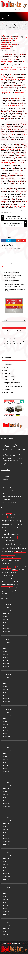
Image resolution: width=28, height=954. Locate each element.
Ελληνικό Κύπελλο (9, 376)
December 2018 (7, 847)
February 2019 (6, 841)
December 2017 (7, 882)
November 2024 (7, 640)
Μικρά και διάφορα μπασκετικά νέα (13, 386)
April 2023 (5, 695)
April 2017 (5, 905)
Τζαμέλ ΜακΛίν (5, 591)
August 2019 (6, 823)
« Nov (3, 350)
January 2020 (6, 809)
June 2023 (5, 689)
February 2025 (6, 631)
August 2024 (6, 648)
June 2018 (5, 864)
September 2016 (7, 926)
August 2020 (6, 788)
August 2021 (6, 753)
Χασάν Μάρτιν (23, 591)
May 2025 (5, 622)
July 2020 (5, 791)
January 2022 (6, 739)
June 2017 (5, 899)
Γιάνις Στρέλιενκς (6, 531)
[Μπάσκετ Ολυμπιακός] (12, 427)
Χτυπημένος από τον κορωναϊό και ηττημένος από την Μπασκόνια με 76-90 (14, 217)
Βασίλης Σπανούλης (10, 527)
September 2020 (7, 785)
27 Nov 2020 (5, 50)
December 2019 (7, 812)
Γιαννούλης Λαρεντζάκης (9, 537)
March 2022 (6, 733)
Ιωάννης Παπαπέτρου (8, 557)
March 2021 (6, 768)
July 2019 (5, 826)
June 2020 (5, 794)
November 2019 (7, 815)
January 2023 (6, 704)
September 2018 (7, 856)
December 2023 (7, 672)
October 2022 (6, 713)
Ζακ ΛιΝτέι (12, 554)
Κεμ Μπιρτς (18, 557)
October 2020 (6, 783)
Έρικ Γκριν (11, 517)
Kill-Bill (3, 514)
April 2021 (5, 765)
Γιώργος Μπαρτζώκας (6, 212)
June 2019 (5, 829)
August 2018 (6, 858)
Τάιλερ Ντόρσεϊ (19, 588)
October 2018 (6, 853)
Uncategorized (8, 364)
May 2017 (5, 902)
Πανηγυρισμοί (8, 389)
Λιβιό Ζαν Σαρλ (17, 563)
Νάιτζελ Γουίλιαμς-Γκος (9, 572)
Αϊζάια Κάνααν (5, 524)
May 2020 (5, 797)
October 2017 (6, 888)
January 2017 (6, 914)
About (3, 18)
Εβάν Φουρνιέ (5, 554)
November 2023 (7, 675)
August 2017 (6, 893)
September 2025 (7, 610)
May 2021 (5, 762)
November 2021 (7, 745)
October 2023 (6, 678)
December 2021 (7, 742)
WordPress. (8, 943)
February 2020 (6, 806)
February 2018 (6, 876)
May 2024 (5, 657)
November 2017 (7, 885)
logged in (10, 248)
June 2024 (5, 654)
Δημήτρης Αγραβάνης (7, 551)
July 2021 (5, 756)
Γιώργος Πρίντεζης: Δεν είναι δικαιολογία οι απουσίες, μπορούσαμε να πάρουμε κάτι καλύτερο (14, 223)
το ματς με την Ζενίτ (16, 173)
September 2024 (7, 645)
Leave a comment (6, 211)
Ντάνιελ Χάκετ (14, 578)
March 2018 (6, 873)
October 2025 (6, 608)
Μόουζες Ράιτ (21, 569)
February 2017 (6, 911)
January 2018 (6, 879)
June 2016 (5, 934)
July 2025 (5, 616)
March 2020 (6, 803)
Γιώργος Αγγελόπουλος (9, 540)
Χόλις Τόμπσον (5, 593)
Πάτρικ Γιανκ (16, 581)
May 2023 (5, 692)
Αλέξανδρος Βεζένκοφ (11, 520)
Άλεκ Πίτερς (17, 514)
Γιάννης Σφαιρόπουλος (11, 534)
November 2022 (7, 710)
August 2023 (6, 683)
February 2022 (6, 736)
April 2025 (5, 625)
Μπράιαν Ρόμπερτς (6, 569)
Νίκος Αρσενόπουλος (5, 578)
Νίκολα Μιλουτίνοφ (9, 575)
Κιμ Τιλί (24, 557)
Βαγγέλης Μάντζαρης (17, 524)
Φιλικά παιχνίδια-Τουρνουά (11, 392)
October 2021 (6, 748)
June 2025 (5, 619)
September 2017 (7, 891)
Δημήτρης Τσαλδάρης (20, 551)
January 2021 (6, 774)
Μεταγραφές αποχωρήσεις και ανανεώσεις (14, 494)
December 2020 (7, 777)
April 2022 (5, 730)
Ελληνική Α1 (7, 370)
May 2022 (5, 727)
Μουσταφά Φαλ (21, 567)
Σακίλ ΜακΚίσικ (7, 588)
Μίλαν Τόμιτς (4, 566)
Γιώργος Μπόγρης (5, 548)
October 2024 (6, 643)
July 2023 (5, 686)
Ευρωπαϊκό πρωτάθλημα (10, 379)
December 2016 (7, 917)
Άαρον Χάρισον (9, 514)
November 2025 (7, 605)
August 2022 (6, 718)
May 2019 (5, 832)
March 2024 (6, 663)
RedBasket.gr (5, 15)
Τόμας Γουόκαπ (13, 591)
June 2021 (5, 759)
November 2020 (7, 780)
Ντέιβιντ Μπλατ (7, 581)
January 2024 (6, 669)
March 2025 (6, 628)
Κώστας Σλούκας (7, 564)
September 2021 (7, 750)
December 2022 (7, 707)
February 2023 (6, 701)
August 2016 (6, 928)
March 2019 (6, 838)
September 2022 (7, 715)
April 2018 (5, 870)
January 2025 (6, 634)
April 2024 (5, 660)
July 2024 (5, 651)
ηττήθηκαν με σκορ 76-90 (7, 61)
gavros (14, 50)
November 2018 (7, 850)
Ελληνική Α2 (7, 373)
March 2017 (6, 908)
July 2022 (5, 721)
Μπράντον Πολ (15, 569)
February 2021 (6, 771)
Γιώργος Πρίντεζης (18, 548)
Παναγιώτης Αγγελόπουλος (10, 585)
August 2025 (6, 613)
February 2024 (6, 666)
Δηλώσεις (7, 24)
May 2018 (5, 867)
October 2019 (6, 818)
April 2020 (5, 800)
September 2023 (7, 680)
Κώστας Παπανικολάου (11, 560)
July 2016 (5, 931)
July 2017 (5, 896)
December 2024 (7, 637)
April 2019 (5, 835)
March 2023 (6, 698)
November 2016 (7, 920)
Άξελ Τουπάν (4, 517)
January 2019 (6, 844)
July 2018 (5, 861)
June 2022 (5, 724)
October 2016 (6, 923)
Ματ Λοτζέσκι (11, 567)
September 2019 (7, 821)
